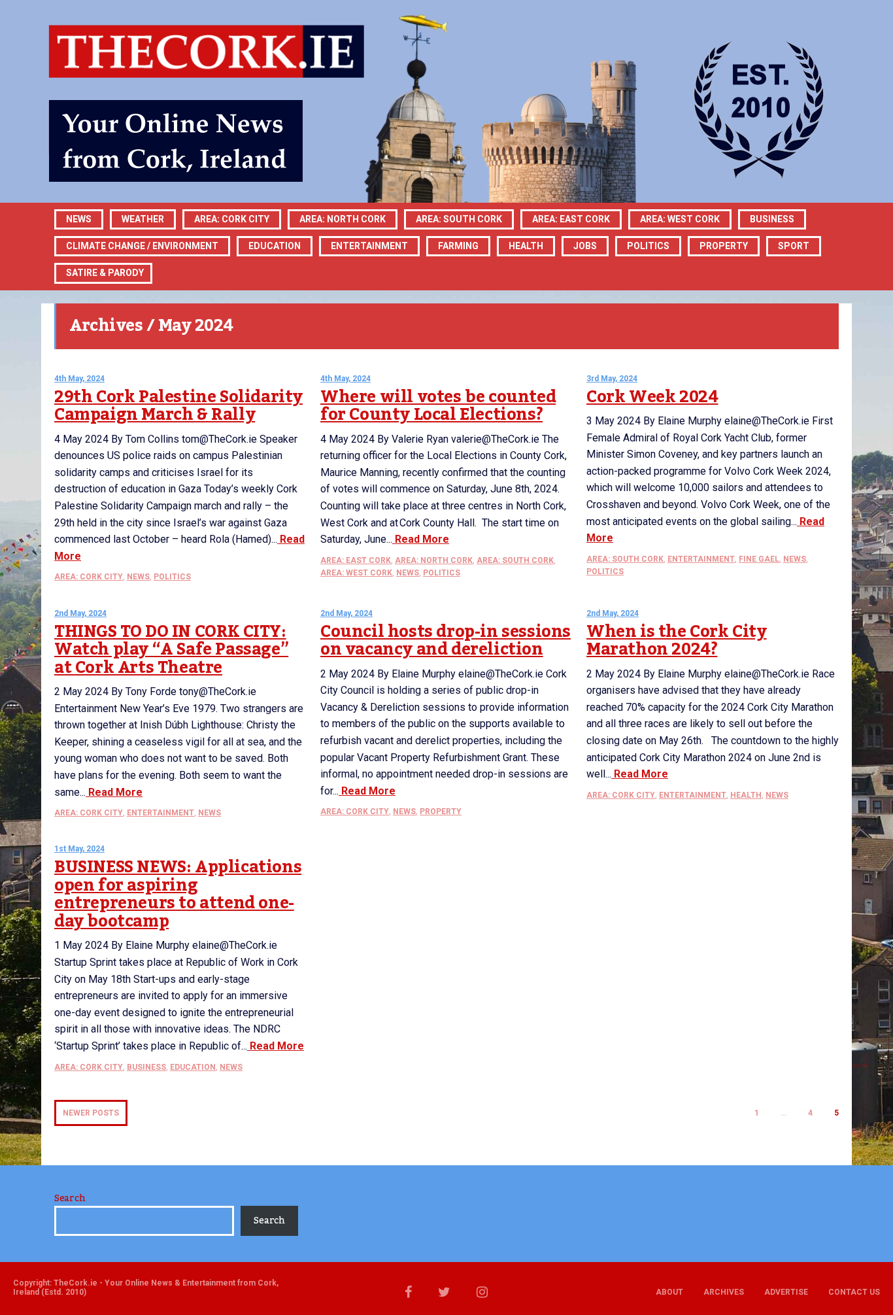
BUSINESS (772, 219)
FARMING (458, 246)
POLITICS (648, 246)
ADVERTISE (786, 1292)
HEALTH (526, 246)
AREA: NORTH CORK (434, 560)
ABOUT (669, 1292)
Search (69, 1198)
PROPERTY (723, 246)
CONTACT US (854, 1292)
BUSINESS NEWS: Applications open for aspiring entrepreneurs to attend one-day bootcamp (177, 894)
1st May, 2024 (79, 848)
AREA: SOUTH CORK (515, 560)
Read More (420, 539)
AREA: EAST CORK (571, 219)
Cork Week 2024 (652, 397)
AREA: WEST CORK (680, 219)
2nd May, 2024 (80, 613)
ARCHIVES (723, 1292)
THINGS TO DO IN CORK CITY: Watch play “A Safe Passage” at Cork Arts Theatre (171, 649)
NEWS (138, 576)
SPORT (793, 246)
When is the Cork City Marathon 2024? (676, 640)
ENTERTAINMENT (369, 246)
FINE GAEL (759, 559)
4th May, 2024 (79, 378)
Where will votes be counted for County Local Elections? (438, 406)
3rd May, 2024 (611, 378)
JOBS (585, 246)
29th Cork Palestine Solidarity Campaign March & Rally (178, 406)
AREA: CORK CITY (231, 219)
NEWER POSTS (91, 1113)
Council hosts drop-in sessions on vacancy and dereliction (445, 640)
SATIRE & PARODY (105, 272)
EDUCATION (274, 246)
